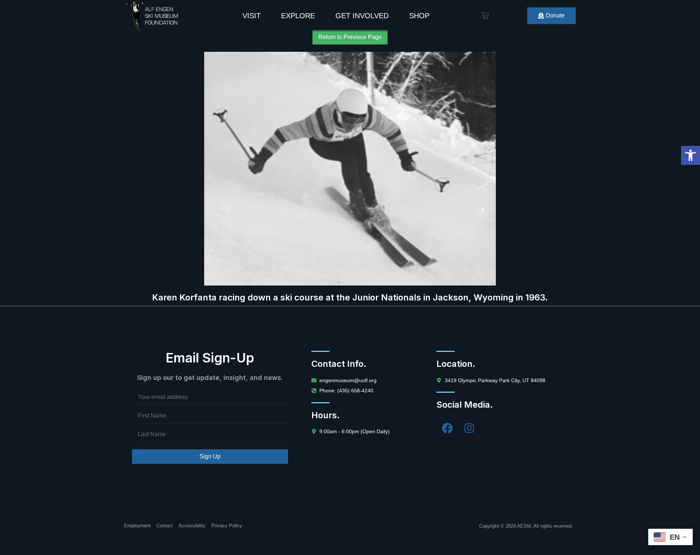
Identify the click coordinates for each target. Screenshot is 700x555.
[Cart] (485, 15)
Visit (251, 16)
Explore (298, 16)
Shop (419, 16)
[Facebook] (447, 428)
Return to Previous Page (350, 37)
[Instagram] (469, 428)
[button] (690, 155)
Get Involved (362, 16)
